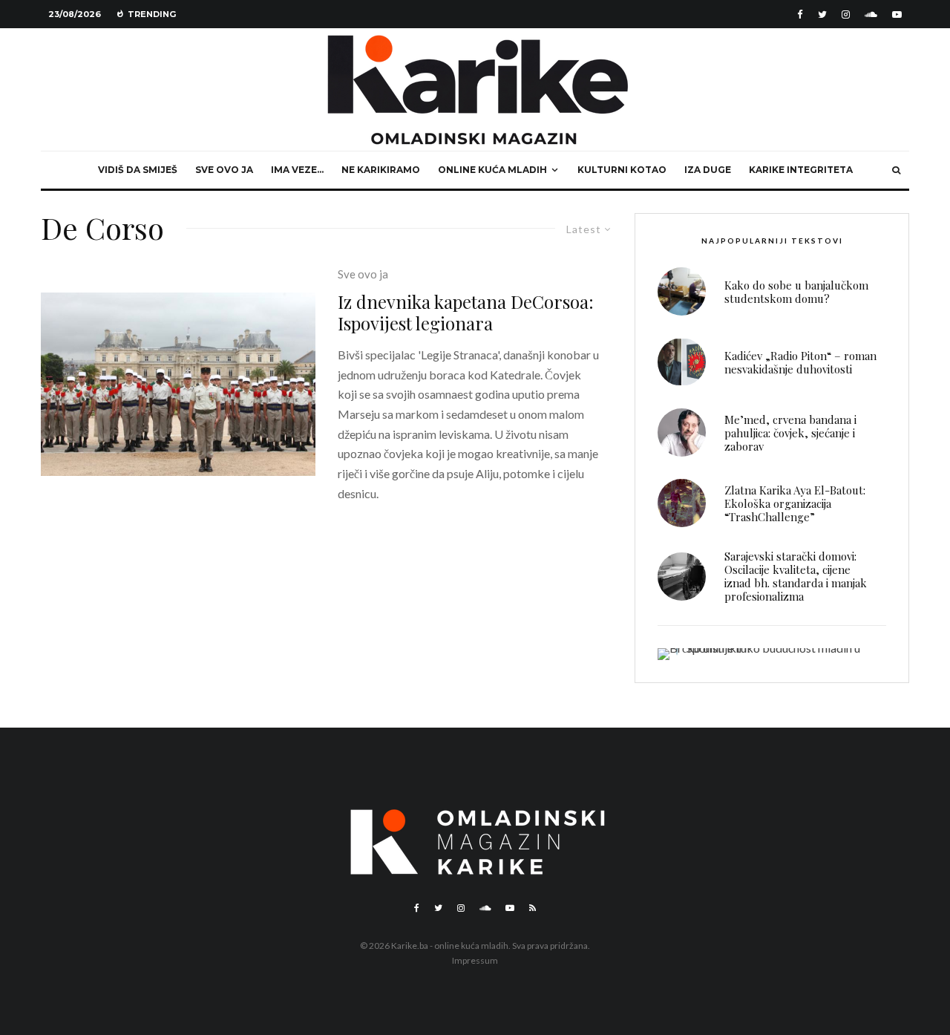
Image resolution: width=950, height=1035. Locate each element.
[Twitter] (822, 14)
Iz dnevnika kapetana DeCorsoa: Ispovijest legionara (466, 312)
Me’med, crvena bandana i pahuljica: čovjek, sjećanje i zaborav (790, 433)
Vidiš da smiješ (137, 169)
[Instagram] (845, 14)
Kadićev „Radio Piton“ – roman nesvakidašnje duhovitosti (800, 362)
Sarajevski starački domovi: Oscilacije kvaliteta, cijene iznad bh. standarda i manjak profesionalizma (795, 576)
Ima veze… (297, 169)
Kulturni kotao (621, 169)
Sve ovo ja (224, 169)
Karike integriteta (801, 169)
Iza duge (707, 169)
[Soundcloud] (871, 14)
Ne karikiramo (380, 169)
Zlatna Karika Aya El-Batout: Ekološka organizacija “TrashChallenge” (794, 503)
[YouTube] (897, 14)
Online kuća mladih (492, 169)
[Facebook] (800, 14)
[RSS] (532, 908)
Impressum (475, 960)
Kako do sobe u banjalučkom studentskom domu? (796, 291)
